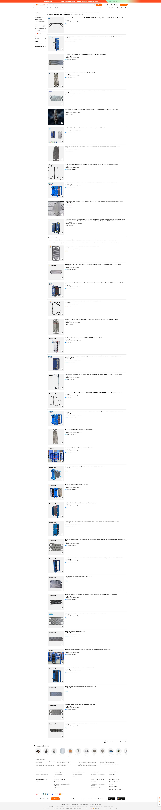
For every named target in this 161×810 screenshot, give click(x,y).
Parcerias (111, 784)
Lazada (80, 804)
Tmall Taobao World (74, 804)
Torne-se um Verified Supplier (115, 781)
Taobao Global (85, 804)
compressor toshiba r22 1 (41, 764)
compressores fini (80, 242)
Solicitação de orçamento (78, 777)
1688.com (67, 804)
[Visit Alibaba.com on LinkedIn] (112, 789)
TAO (90, 804)
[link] (159, 798)
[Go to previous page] (102, 741)
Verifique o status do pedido (114, 779)
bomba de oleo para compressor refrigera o (88, 765)
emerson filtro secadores (53, 240)
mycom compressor (61, 765)
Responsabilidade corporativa (41, 779)
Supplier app (76, 798)
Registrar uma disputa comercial (97, 779)
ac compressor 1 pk (112, 240)
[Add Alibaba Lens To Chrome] (55, 798)
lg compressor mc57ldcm (84, 761)
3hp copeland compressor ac (66, 240)
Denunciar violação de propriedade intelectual (98, 785)
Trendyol (94, 804)
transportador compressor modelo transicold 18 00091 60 (84, 240)
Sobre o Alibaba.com (40, 771)
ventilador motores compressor (64, 761)
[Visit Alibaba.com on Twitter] (115, 789)
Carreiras (37, 781)
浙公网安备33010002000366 (101, 808)
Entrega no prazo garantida (59, 779)
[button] (94, 5)
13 (120, 741)
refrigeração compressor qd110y (68, 242)
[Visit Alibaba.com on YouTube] (120, 789)
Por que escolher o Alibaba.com (42, 774)
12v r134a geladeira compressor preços (87, 762)
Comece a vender (112, 777)
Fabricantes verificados (77, 774)
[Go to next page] (123, 741)
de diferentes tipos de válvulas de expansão (110, 764)
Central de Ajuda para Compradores (98, 774)
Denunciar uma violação (95, 787)
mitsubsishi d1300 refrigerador (54, 242)
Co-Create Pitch (39, 777)
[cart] (111, 4)
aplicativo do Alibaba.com (101, 798)
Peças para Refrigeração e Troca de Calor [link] (90, 11)
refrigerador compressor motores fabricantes (109, 242)
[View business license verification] (91, 808)
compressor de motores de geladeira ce (45, 765)
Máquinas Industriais (56, 11)
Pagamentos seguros (58, 774)
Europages (99, 804)
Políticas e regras (57, 787)
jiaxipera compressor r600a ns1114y (92, 242)
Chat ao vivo (93, 777)
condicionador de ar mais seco (64, 764)
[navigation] (40, 377)
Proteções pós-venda (58, 781)
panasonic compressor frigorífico (107, 762)
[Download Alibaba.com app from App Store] (111, 798)
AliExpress (63, 804)
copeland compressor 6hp (101, 240)
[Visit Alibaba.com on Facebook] (110, 789)
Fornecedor (73, 23)
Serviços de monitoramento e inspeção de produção (62, 785)
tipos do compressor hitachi (63, 762)
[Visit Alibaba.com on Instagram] (117, 789)
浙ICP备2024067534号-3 (113, 808)
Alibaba (48, 11)
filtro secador (39, 762)
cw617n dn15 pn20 (104, 761)
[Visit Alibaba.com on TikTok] (122, 789)
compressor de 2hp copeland (85, 764)
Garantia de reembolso (58, 777)
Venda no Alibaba (112, 774)
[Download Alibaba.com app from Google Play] (121, 798)
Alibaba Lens (42, 798)
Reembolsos (93, 781)
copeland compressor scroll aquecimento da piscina (46, 761)
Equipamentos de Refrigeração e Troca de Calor (71, 11)
